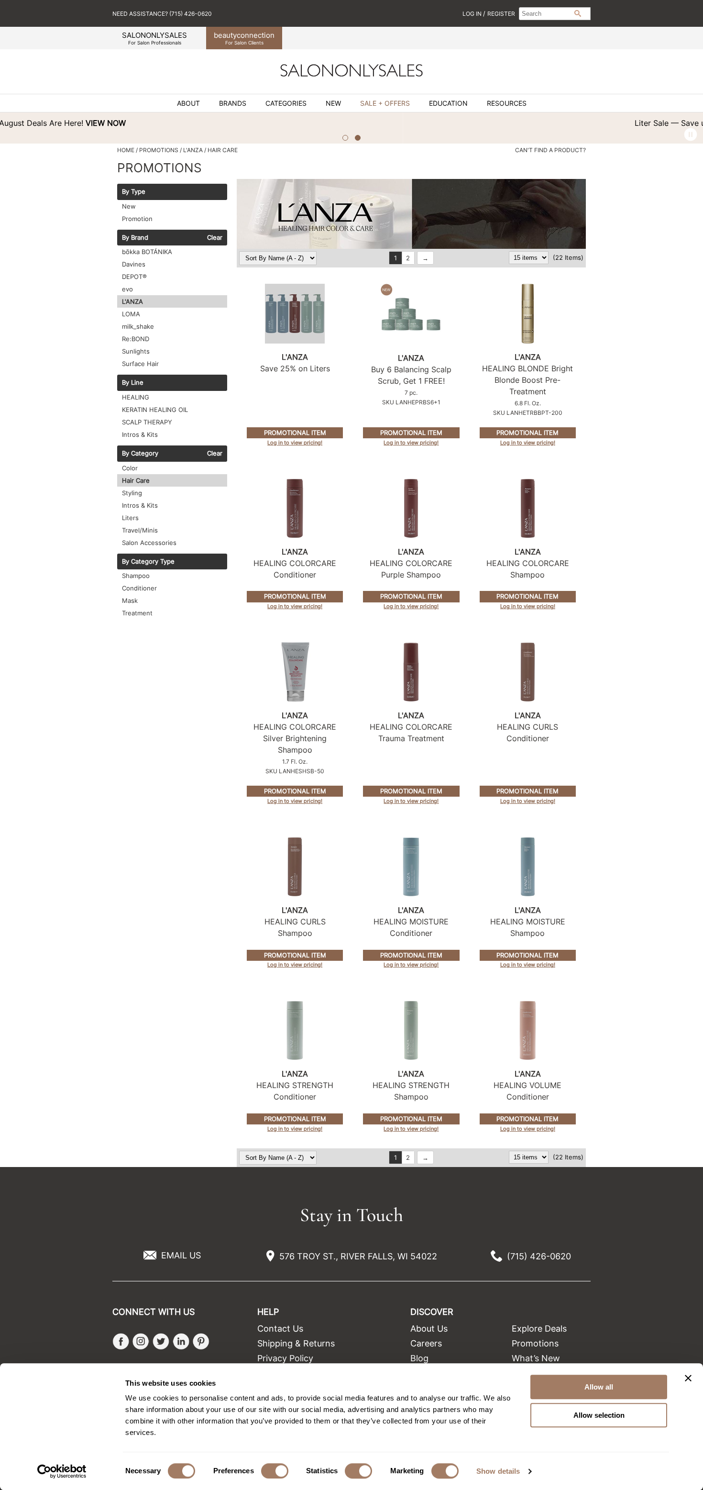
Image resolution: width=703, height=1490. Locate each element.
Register (501, 13)
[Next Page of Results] (425, 258)
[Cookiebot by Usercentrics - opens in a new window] (62, 1471)
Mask (130, 600)
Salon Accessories (149, 542)
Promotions (535, 1343)
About (188, 103)
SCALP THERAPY (147, 422)
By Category (140, 453)
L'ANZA (132, 301)
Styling (132, 493)
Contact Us (280, 1328)
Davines (133, 264)
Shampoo (136, 575)
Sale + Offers (385, 103)
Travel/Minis (140, 530)
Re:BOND (135, 339)
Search (577, 13)
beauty (244, 38)
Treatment (137, 613)
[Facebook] (120, 1341)
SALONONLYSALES (154, 38)
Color (130, 468)
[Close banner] (688, 1378)
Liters (130, 518)
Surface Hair (140, 363)
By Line (132, 382)
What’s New (536, 1358)
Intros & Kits (140, 434)
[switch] (274, 1471)
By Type (133, 192)
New (333, 103)
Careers (426, 1343)
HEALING (135, 397)
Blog (419, 1358)
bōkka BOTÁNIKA (147, 252)
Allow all (598, 1387)
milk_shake (138, 326)
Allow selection (599, 1415)
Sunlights (136, 351)
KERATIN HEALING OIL (155, 409)
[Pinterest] (201, 1341)
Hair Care (136, 480)
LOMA (131, 314)
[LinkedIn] (181, 1341)
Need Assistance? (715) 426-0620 (162, 13)
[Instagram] (140, 1341)
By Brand (135, 237)
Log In (472, 13)
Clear (214, 237)
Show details (498, 1471)
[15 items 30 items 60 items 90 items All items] (529, 257)
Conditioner (139, 588)
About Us (429, 1328)
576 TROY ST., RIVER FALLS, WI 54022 (358, 1256)
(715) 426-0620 (539, 1256)
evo (127, 289)
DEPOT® (134, 276)
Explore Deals (539, 1328)
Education (448, 103)
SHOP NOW (513, 123)
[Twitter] (161, 1341)
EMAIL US (181, 1255)
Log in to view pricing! (294, 442)
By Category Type (148, 561)
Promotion (137, 218)
